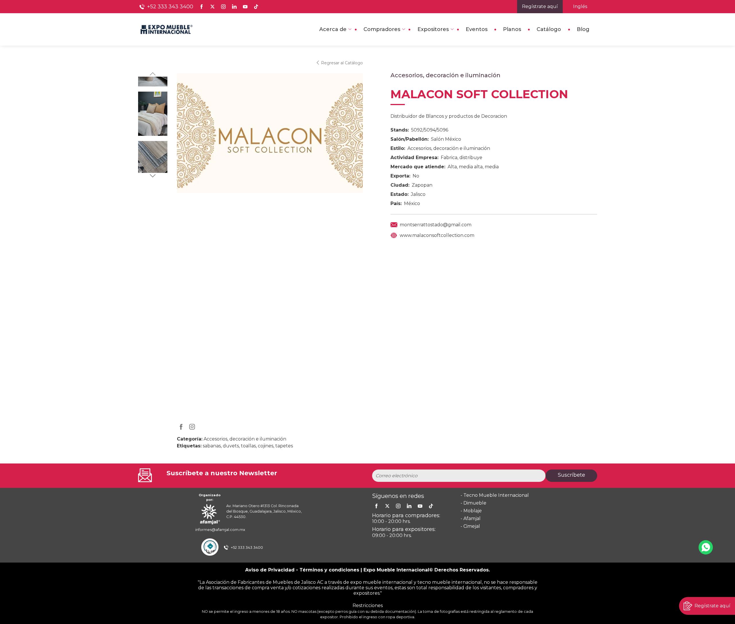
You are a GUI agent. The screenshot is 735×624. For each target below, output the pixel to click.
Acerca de (333, 29)
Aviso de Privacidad (270, 570)
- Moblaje (471, 510)
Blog (583, 29)
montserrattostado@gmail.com (435, 224)
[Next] (153, 176)
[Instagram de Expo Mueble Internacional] (223, 6)
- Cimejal (470, 526)
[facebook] (376, 506)
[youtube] (420, 506)
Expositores (433, 29)
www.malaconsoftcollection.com (437, 235)
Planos (512, 29)
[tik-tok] (431, 506)
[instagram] (398, 506)
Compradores (381, 29)
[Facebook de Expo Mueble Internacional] (201, 6)
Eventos (477, 29)
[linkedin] (409, 506)
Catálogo (549, 29)
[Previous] (153, 74)
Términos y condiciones (329, 570)
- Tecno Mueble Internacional (495, 495)
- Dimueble (473, 503)
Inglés (580, 6)
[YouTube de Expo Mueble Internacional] (245, 6)
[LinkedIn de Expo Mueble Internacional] (234, 6)
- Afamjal (471, 518)
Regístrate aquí (540, 6)
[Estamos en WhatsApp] (706, 547)
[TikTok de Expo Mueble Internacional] (256, 6)
